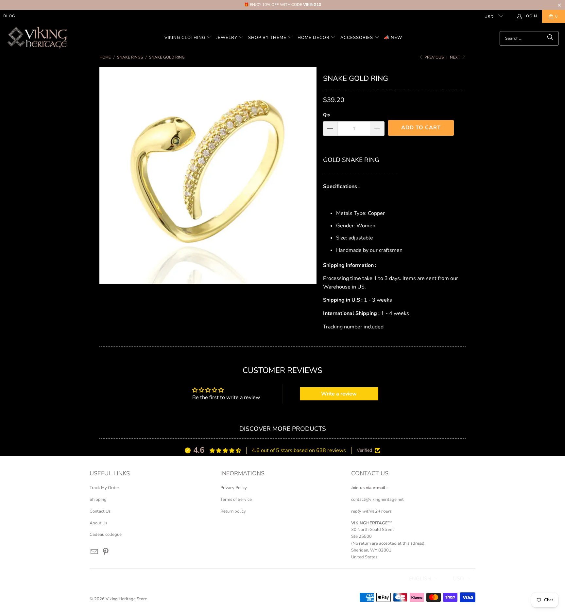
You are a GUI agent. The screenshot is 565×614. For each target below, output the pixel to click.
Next (455, 57)
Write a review (339, 393)
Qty (326, 115)
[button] (188, 38)
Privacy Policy (233, 488)
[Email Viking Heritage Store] (94, 552)
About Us (98, 523)
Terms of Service (236, 499)
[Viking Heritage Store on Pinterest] (106, 552)
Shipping (98, 499)
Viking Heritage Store (126, 599)
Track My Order (104, 488)
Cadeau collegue (106, 534)
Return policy (233, 511)
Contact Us (100, 511)
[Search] (550, 38)
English (420, 578)
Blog (9, 16)
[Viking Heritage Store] (37, 38)
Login (530, 16)
